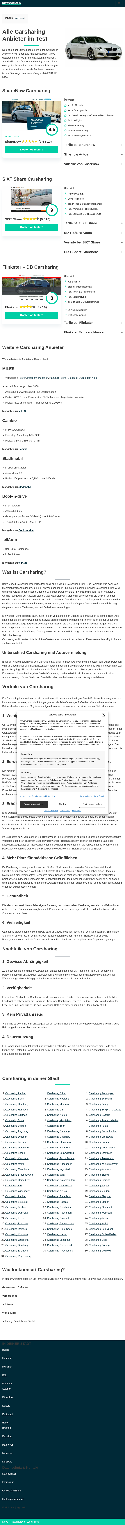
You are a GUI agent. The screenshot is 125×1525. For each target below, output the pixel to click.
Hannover (7, 1444)
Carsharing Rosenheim (101, 1158)
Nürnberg (7, 1453)
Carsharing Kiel (13, 1185)
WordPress (33, 1521)
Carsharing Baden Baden (102, 1234)
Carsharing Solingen (100, 1104)
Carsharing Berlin (14, 1098)
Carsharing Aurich (98, 1223)
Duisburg (73, 378)
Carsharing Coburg (99, 1245)
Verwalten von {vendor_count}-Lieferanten (37, 796)
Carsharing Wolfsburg (100, 1212)
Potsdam (32, 378)
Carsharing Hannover (17, 1109)
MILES (22, 411)
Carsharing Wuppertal (17, 1240)
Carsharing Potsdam (16, 1223)
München (43, 378)
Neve (5, 1521)
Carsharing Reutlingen (59, 1212)
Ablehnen (63, 804)
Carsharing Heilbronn (58, 1147)
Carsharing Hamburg (16, 1104)
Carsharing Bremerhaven (60, 1223)
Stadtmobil (24, 487)
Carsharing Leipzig (15, 1126)
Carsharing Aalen (98, 1218)
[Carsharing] (11, 3)
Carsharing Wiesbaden (17, 1191)
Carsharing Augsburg (16, 1131)
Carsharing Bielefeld (16, 1202)
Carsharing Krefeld (57, 1115)
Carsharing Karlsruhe (17, 1158)
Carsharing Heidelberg (17, 1180)
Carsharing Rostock (16, 1229)
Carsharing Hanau (57, 1234)
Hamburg (54, 378)
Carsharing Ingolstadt (58, 1169)
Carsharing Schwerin (100, 1098)
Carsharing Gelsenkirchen (103, 1131)
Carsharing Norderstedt (59, 1245)
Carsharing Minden (99, 1191)
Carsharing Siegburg (100, 1196)
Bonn (63, 378)
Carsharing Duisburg (16, 1245)
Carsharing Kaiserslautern (61, 1180)
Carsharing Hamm (99, 1142)
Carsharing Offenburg (100, 1153)
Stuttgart (6, 1388)
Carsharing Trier (56, 1126)
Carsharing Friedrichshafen (103, 1120)
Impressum (76, 811)
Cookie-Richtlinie (51, 811)
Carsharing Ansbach (100, 1169)
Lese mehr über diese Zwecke (92, 796)
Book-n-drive (26, 530)
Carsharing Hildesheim (59, 1164)
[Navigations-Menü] (119, 3)
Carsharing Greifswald (101, 1136)
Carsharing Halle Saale (60, 1229)
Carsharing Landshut (58, 1240)
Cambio (22, 449)
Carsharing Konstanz (16, 1234)
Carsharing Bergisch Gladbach (105, 1109)
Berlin (23, 378)
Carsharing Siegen (99, 1202)
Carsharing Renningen (101, 1093)
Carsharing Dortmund (17, 1147)
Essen (5, 1422)
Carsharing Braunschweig (19, 1174)
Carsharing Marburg (58, 1104)
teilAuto (22, 562)
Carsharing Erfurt (56, 1093)
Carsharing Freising (99, 1180)
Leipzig (6, 1405)
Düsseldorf (85, 378)
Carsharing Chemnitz (58, 1136)
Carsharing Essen (15, 1153)
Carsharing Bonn (14, 1120)
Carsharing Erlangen (16, 1250)
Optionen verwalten (92, 804)
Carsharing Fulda (98, 1126)
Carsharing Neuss (57, 1191)
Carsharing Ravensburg (60, 1250)
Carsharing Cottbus (99, 1115)
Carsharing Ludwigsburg (60, 1153)
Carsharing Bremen (16, 1142)
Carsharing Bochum (16, 1207)
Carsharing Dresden (16, 1136)
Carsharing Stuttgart (16, 1115)
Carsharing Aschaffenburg (61, 1158)
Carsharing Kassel (15, 1218)
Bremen (6, 1428)
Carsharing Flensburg (59, 1142)
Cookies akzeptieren (34, 804)
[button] (103, 714)
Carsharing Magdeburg (59, 1120)
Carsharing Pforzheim (59, 1207)
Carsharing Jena (56, 1174)
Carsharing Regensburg (18, 1256)
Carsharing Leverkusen (59, 1185)
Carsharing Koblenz (58, 1098)
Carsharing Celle (98, 1240)
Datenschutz (65, 811)
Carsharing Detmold (100, 1250)
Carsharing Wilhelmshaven (103, 1164)
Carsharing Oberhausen (102, 1147)
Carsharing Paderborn (59, 1196)
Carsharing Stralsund (100, 1207)
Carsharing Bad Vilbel (101, 1229)
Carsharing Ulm (55, 1109)
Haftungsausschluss (13, 1499)
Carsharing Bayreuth (58, 1218)
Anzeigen (19, 18)
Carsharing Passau (57, 1202)
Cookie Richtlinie (11, 1490)
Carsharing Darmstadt (17, 1212)
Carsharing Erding (99, 1174)
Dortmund (7, 1414)
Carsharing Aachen (15, 1093)
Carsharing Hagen (99, 1185)
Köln (94, 378)
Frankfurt (7, 1383)
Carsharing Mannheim (17, 1169)
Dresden (7, 1436)
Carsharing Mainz (15, 1164)
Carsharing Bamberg (58, 1131)
